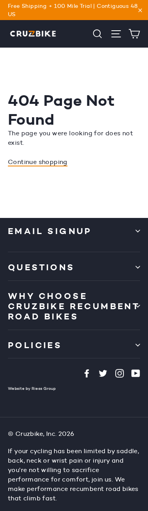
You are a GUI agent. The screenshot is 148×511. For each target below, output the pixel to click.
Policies (35, 345)
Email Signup (50, 230)
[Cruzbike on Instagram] (119, 373)
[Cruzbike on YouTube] (135, 373)
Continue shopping (37, 162)
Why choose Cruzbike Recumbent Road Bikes (74, 306)
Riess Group (44, 388)
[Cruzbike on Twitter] (103, 373)
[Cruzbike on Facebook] (86, 373)
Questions (41, 267)
